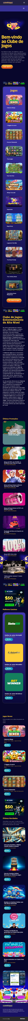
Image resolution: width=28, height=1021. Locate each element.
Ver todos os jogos (14, 300)
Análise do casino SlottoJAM (13, 635)
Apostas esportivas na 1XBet (13, 988)
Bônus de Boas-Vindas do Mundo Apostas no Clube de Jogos (13, 485)
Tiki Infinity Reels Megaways (11, 294)
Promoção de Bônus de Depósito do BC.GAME (13, 531)
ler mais (9, 639)
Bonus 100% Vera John (10, 554)
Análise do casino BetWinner (13, 693)
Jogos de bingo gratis (19, 791)
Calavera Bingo (11, 107)
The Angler (10, 159)
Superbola (10, 209)
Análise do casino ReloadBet (13, 664)
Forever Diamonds (12, 142)
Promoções (13, 464)
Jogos (12, 740)
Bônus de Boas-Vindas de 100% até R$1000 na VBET (13, 508)
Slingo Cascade (11, 192)
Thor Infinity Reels (12, 276)
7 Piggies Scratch (11, 125)
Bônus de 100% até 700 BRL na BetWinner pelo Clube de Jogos (14, 432)
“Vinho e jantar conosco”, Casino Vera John (13, 576)
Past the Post (10, 175)
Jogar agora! (7, 66)
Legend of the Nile (12, 243)
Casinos (13, 636)
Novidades (13, 847)
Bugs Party (10, 226)
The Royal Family (11, 259)
